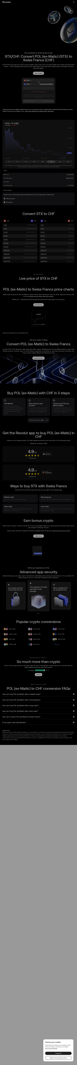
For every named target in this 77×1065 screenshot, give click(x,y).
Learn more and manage (51, 1048)
